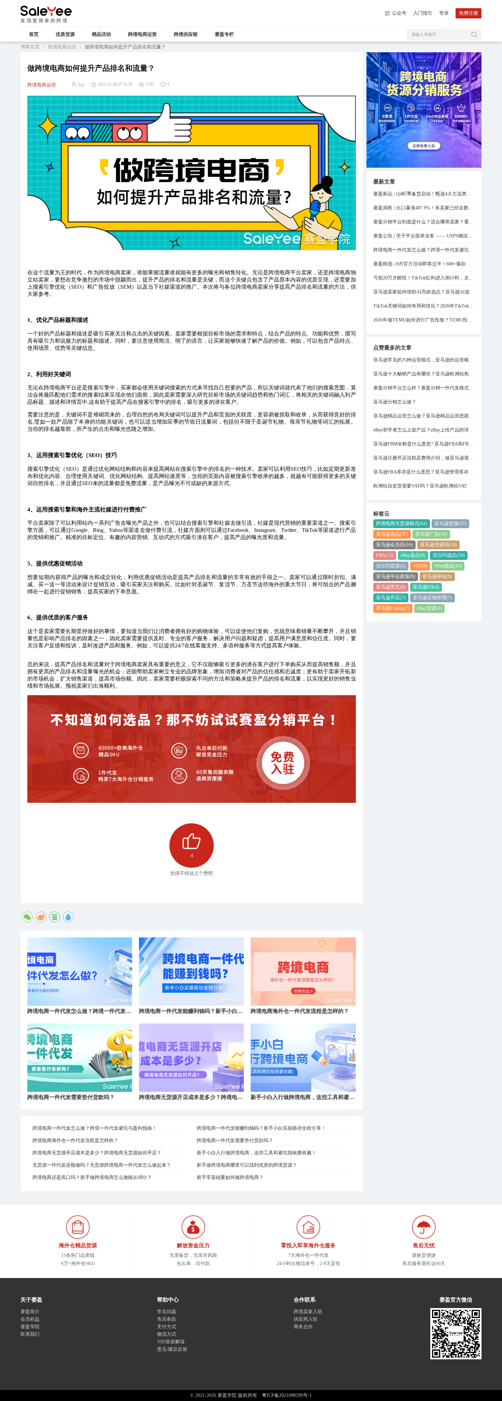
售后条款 (166, 1319)
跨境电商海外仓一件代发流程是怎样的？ (75, 1140)
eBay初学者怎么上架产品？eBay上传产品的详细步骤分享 (424, 429)
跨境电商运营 (142, 34)
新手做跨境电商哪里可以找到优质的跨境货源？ (247, 1165)
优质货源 (65, 34)
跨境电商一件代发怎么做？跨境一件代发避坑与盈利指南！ (94, 1128)
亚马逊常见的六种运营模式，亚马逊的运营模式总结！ (424, 359)
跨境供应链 (186, 34)
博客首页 (30, 47)
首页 (34, 34)
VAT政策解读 (171, 1341)
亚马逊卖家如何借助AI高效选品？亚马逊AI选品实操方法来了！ (424, 291)
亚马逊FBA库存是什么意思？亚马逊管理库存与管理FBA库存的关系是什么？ (424, 472)
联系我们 (30, 1334)
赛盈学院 (46, 10)
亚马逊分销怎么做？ (394, 401)
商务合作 (303, 1326)
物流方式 (166, 1334)
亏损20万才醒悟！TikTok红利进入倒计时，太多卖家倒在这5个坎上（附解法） (424, 277)
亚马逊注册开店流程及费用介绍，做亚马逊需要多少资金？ (424, 458)
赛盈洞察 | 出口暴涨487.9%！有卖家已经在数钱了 (424, 207)
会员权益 (30, 1319)
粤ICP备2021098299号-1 (287, 1395)
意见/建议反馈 (172, 1349)
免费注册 (468, 13)
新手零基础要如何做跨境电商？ (230, 1177)
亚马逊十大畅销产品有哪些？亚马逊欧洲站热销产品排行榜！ (424, 373)
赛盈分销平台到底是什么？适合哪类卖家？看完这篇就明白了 (424, 221)
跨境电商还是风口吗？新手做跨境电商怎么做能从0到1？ (92, 1177)
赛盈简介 (30, 1311)
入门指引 (422, 13)
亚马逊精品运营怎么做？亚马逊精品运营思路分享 (424, 415)
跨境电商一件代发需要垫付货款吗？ (235, 1140)
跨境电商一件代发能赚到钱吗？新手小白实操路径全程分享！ (261, 1128)
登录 (444, 13)
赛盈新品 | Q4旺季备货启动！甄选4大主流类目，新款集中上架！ (424, 193)
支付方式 (166, 1326)
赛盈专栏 (224, 34)
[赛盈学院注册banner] (424, 109)
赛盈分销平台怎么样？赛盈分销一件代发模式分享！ (424, 387)
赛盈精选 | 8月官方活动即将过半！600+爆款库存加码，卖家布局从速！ (424, 263)
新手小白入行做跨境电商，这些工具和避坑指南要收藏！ (256, 1152)
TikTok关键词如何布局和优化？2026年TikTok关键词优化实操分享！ (424, 305)
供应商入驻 (306, 1319)
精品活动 (101, 34)
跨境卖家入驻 (308, 1311)
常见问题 (166, 1311)
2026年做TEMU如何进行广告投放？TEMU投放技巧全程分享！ (424, 319)
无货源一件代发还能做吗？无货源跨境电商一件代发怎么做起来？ (101, 1165)
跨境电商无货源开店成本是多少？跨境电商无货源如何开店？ (97, 1152)
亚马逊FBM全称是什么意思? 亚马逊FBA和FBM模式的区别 (424, 444)
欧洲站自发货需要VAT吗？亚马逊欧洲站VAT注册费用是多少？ (424, 486)
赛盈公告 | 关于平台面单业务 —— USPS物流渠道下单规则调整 (424, 235)
